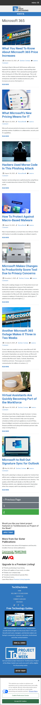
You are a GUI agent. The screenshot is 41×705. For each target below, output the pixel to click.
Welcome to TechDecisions (19, 593)
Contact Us (19, 596)
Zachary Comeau (24, 60)
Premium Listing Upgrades (22, 579)
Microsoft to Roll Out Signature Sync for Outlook (20, 461)
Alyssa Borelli (22, 121)
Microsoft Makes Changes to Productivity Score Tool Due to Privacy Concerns (20, 269)
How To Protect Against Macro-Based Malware (18, 218)
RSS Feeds (19, 602)
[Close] (38, 680)
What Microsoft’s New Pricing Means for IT (17, 114)
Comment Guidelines (19, 599)
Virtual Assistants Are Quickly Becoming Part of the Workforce (19, 398)
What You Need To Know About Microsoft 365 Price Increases (20, 52)
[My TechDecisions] (20, 11)
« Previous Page (12, 499)
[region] (20, 691)
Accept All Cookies (20, 701)
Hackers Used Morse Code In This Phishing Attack (20, 166)
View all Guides (19, 643)
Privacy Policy (33, 691)
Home (19, 591)
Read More (5, 84)
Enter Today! (20, 671)
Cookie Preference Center (20, 695)
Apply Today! (8, 532)
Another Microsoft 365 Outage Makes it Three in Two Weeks (19, 334)
